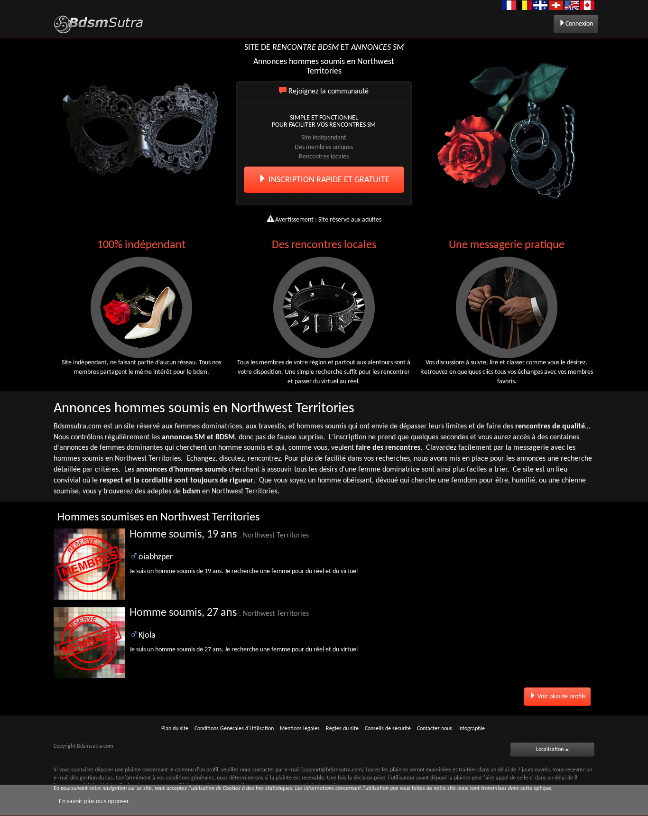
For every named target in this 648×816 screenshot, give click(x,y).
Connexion (579, 24)
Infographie (471, 729)
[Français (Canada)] (540, 5)
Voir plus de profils (560, 696)
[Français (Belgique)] (525, 5)
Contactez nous (434, 729)
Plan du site (174, 729)
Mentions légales (300, 729)
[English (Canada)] (587, 5)
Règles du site (342, 729)
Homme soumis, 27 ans (219, 613)
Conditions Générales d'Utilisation (234, 729)
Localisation (550, 749)
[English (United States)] (572, 5)
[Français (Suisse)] (556, 5)
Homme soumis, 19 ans (219, 534)
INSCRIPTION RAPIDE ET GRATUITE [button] (328, 180)
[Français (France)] (509, 5)
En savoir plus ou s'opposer (94, 801)
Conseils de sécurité (388, 729)
